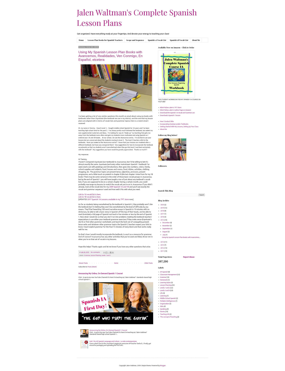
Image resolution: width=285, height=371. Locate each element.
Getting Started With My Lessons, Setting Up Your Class (179, 126)
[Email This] (104, 252)
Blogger (163, 365)
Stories (162, 311)
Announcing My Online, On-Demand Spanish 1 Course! (100, 273)
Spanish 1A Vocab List (157, 40)
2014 (162, 242)
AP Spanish (164, 272)
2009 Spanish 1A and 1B (119, 187)
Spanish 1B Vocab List (179, 40)
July (164, 235)
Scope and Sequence (135, 40)
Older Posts (148, 263)
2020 (162, 205)
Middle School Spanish (168, 298)
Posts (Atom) (92, 267)
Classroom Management (168, 274)
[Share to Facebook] (111, 252)
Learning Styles (165, 282)
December (166, 223)
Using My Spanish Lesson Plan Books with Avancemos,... (181, 237)
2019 (162, 208)
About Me (196, 40)
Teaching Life (164, 314)
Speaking (163, 309)
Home (81, 40)
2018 (162, 211)
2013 (162, 245)
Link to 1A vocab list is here (89, 194)
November (166, 226)
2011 (162, 251)
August (165, 232)
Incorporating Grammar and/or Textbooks (174, 124)
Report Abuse (188, 257)
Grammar (87, 255)
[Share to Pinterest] (113, 252)
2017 (162, 214)
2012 (162, 248)
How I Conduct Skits (167, 121)
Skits (161, 306)
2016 (162, 217)
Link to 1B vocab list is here (89, 197)
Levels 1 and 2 (106, 255)
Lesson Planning (96, 255)
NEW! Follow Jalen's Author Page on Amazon (175, 110)
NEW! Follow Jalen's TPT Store (170, 107)
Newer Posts (83, 263)
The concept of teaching (168, 317)
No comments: (96, 252)
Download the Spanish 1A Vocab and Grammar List (177, 113)
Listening (163, 296)
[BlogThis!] (106, 252)
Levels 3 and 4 (165, 290)
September (166, 229)
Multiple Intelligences (167, 301)
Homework (164, 280)
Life (161, 293)
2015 (162, 220)
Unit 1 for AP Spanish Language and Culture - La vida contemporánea (113, 341)
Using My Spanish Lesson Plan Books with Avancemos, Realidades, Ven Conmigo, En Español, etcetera (110, 55)
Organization (164, 304)
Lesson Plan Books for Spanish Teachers (105, 40)
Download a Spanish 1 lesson (170, 115)
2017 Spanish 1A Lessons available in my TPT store (108, 199)
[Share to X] (108, 252)
